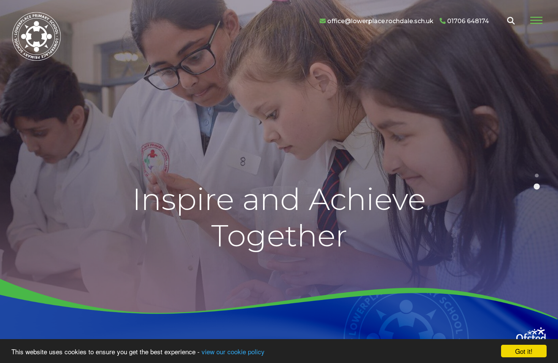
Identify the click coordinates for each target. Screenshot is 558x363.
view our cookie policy (233, 351)
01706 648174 (467, 21)
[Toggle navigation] (536, 21)
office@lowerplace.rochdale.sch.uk (379, 21)
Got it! (524, 351)
